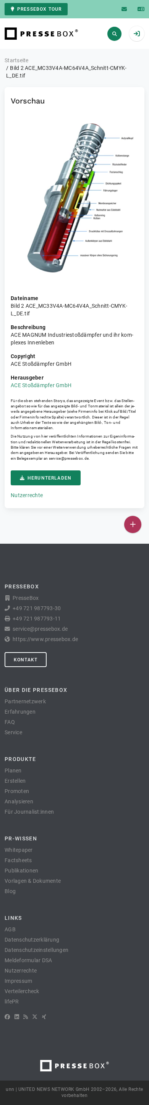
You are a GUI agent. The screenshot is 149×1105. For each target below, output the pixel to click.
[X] (34, 1017)
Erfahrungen (20, 712)
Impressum (18, 981)
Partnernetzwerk (25, 701)
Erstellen (15, 781)
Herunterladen (49, 478)
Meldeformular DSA (28, 960)
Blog (10, 891)
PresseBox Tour (39, 9)
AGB (10, 929)
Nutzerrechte (27, 495)
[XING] (44, 1017)
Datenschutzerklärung (32, 940)
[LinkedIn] (17, 1017)
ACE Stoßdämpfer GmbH (41, 385)
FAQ (10, 722)
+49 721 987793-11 (37, 619)
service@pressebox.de (69, 458)
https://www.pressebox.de (45, 639)
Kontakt (25, 659)
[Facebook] (7, 1017)
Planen (13, 770)
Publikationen (21, 871)
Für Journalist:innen (29, 812)
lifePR (12, 1001)
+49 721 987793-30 (37, 608)
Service (13, 732)
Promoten (17, 791)
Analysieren (19, 801)
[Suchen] (114, 34)
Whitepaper (19, 850)
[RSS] (25, 1017)
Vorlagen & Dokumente (33, 881)
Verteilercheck (22, 991)
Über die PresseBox (36, 690)
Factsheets (18, 860)
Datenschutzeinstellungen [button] (36, 950)
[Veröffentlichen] (132, 524)
